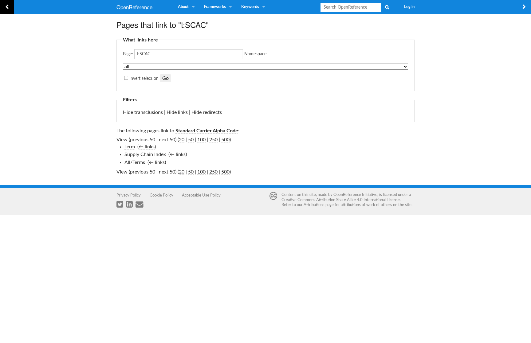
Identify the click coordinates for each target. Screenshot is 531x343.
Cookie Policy (161, 195)
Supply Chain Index (145, 154)
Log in (409, 7)
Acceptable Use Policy (201, 195)
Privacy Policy (128, 195)
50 (191, 139)
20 (181, 139)
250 (213, 139)
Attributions (314, 205)
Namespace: (256, 54)
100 (201, 139)
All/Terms (134, 162)
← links (147, 146)
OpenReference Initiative (355, 195)
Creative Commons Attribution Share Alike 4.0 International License (340, 200)
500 (225, 139)
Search (387, 7)
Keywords (250, 7)
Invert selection (144, 78)
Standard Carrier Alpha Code (206, 130)
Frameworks (215, 7)
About (183, 7)
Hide (128, 112)
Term (129, 146)
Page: (128, 54)
